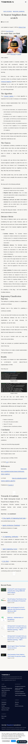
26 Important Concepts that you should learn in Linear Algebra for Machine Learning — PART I (17, 637)
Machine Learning (19, 11)
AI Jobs (3, 706)
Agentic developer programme (19, 689)
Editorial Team (22, 27)
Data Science (8, 11)
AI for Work (5, 561)
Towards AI (11, 485)
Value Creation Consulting (20, 695)
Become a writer (5, 709)
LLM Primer (4, 692)
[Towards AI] (7, 2)
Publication (4, 702)
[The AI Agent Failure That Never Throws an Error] (3, 645)
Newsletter (4, 704)
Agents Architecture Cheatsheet (11, 525)
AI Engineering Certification (10, 536)
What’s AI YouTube (5, 708)
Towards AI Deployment (20, 693)
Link (7, 462)
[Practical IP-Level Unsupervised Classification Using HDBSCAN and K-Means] (3, 588)
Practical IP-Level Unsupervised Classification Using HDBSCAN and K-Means (16, 590)
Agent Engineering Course (10, 549)
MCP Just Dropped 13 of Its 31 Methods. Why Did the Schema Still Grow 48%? (16, 609)
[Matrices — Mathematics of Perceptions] (3, 617)
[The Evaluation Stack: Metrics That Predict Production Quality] (3, 654)
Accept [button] (13, 741)
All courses (4, 686)
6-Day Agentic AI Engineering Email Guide (14, 518)
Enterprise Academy (19, 691)
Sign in (3, 718)
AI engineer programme (20, 686)
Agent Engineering (6, 690)
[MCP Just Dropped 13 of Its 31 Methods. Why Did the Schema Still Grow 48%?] (3, 607)
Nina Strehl (13, 54)
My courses (4, 716)
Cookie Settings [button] (6, 741)
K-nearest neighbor (9, 96)
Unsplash (19, 54)
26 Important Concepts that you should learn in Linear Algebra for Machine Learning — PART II (17, 627)
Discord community (19, 706)
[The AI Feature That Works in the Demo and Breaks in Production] (3, 598)
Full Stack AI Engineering (7, 688)
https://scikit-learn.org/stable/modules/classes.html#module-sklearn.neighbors (14, 471)
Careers (16, 704)
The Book (4, 695)
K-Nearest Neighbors (6, 81)
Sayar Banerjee (9, 31)
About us (17, 702)
